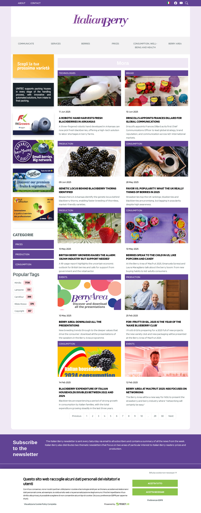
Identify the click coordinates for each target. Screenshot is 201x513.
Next (171, 415)
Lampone (19, 289)
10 (141, 415)
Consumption (23, 264)
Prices (115, 43)
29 (155, 415)
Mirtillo (18, 282)
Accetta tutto (155, 483)
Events (63, 277)
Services (56, 43)
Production (22, 254)
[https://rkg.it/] (33, 125)
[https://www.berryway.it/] (33, 154)
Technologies (67, 73)
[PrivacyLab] (122, 504)
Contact (36, 3)
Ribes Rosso (21, 304)
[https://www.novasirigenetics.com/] (33, 68)
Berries (85, 43)
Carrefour (19, 296)
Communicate (26, 43)
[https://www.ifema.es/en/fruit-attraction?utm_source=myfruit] (33, 211)
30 (162, 415)
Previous (76, 415)
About (21, 3)
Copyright (19, 311)
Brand (130, 73)
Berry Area (175, 43)
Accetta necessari (155, 492)
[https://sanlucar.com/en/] (33, 183)
